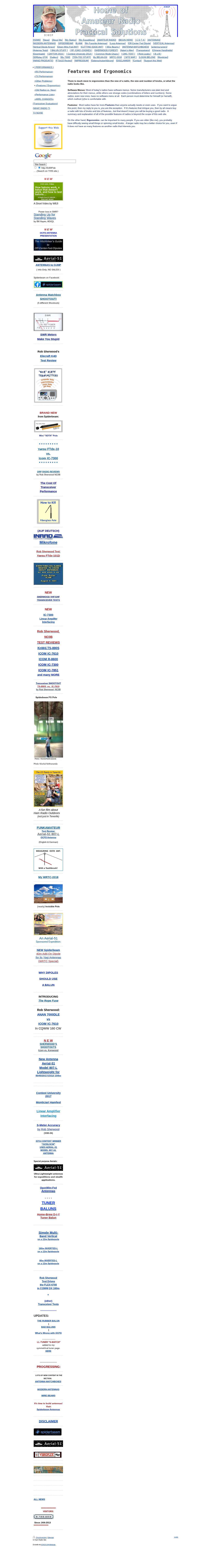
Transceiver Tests (48, 1304)
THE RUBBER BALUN (48, 1321)
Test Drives (48, 1281)
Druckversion (41, 1537)
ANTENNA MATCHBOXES (48, 1381)
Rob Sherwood (48, 1278)
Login (176, 1537)
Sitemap (51, 1537)
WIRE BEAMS (48, 1395)
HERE (48, 1351)
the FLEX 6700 (48, 1284)
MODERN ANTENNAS (48, 1389)
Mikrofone (48, 542)
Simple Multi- (48, 1232)
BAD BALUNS (48, 1327)
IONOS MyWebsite (48, 1545)
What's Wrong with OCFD (48, 1333)
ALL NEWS (39, 1499)
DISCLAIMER (48, 1421)
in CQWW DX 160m (48, 1288)
